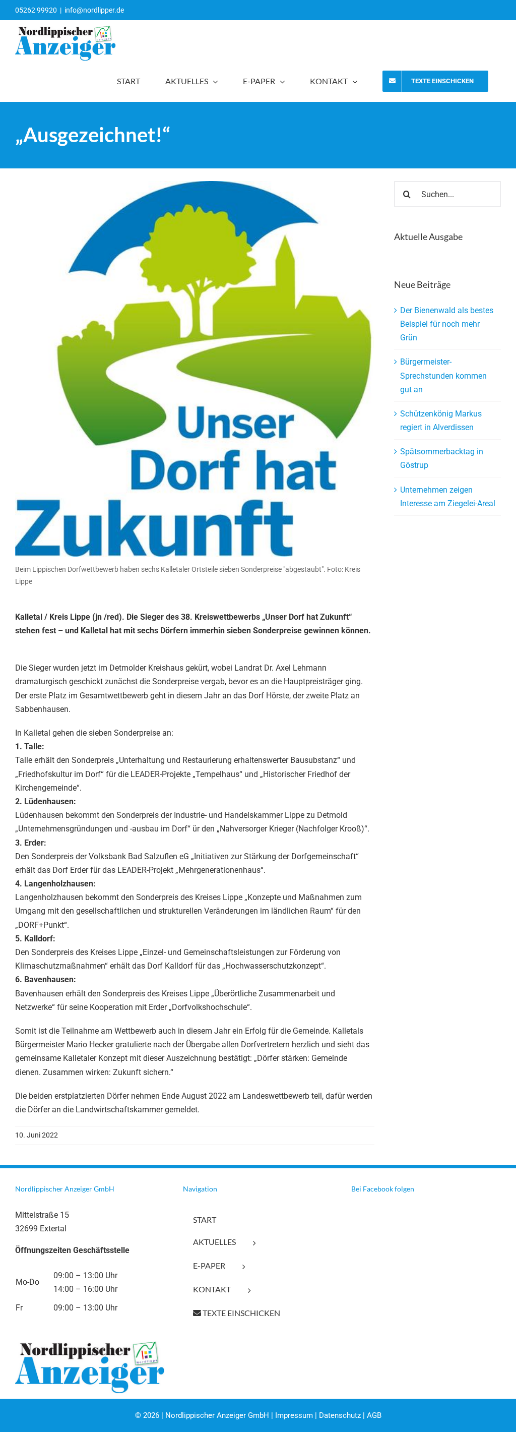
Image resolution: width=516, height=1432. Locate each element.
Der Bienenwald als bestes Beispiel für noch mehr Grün (446, 324)
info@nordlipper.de (94, 10)
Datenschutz (340, 1415)
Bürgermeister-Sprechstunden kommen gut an (443, 375)
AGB (374, 1415)
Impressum (294, 1415)
